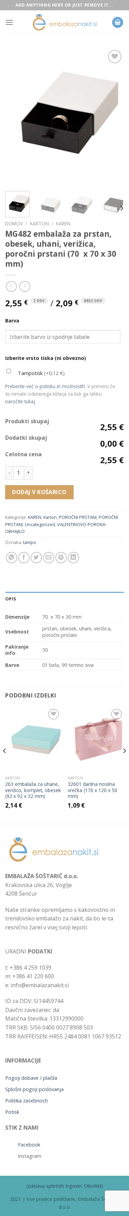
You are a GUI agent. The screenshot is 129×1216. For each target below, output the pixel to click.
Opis (10, 599)
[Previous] (16, 117)
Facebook (29, 1144)
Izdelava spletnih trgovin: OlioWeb (64, 1186)
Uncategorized (40, 524)
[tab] (64, 599)
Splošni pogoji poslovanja (34, 1089)
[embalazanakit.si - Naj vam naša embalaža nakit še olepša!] (64, 22)
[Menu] (9, 22)
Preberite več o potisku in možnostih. (45, 386)
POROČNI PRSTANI (78, 517)
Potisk (12, 1112)
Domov (14, 223)
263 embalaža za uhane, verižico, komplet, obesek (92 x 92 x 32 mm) (33, 790)
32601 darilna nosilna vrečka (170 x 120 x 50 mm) (92, 790)
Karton (39, 223)
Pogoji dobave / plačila (31, 1078)
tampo (29, 542)
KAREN (63, 223)
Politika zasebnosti (26, 1100)
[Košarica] (117, 22)
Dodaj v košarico (39, 492)
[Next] (113, 117)
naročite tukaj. (20, 401)
